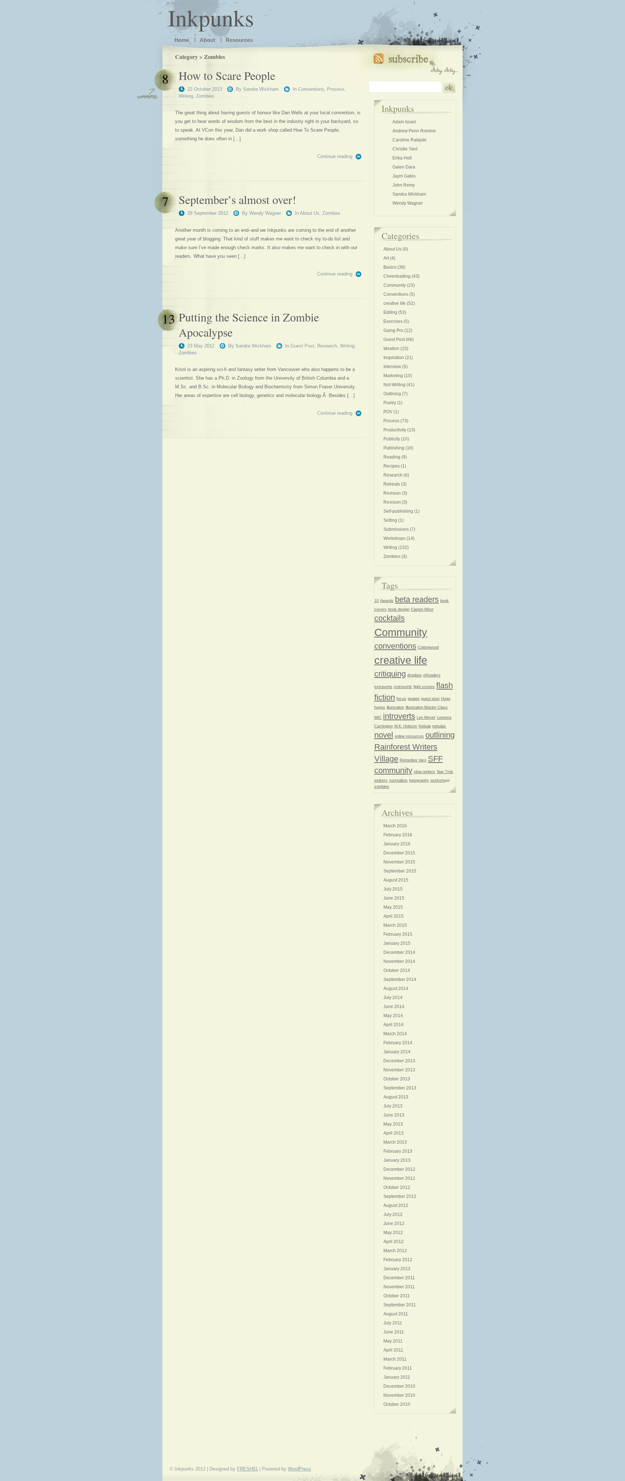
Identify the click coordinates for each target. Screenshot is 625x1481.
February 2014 (397, 1042)
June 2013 (393, 1115)
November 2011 (399, 1286)
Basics (389, 267)
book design (398, 609)
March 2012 (395, 1250)
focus (401, 698)
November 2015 (399, 862)
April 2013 (393, 1133)
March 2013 (395, 1142)
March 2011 (395, 1359)
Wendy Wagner (265, 213)
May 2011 (393, 1341)
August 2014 (395, 988)
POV (387, 411)
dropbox (414, 675)
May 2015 (393, 907)
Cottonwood (428, 647)
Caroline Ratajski (409, 139)
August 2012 (395, 1205)
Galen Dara (403, 167)
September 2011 (399, 1304)
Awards (387, 600)
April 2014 (393, 1024)
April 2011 (393, 1350)
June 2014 (393, 1006)
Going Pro (393, 330)
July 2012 (393, 1214)
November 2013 (399, 1069)
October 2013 (396, 1078)
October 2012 (396, 1187)
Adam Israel (404, 121)
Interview (392, 366)
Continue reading (334, 156)
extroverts (403, 686)
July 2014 (393, 997)
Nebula (424, 726)
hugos (379, 707)
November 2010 (399, 1395)
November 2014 (399, 961)
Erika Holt (402, 158)
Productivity (394, 429)
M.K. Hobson (405, 726)
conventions (395, 645)
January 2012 (397, 1268)
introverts (399, 716)
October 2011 (396, 1295)
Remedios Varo (413, 760)
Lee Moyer (426, 717)
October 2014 (396, 970)
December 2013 (399, 1060)
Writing (186, 96)
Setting (390, 520)
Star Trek (445, 771)
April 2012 (393, 1241)
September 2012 (399, 1196)
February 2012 (397, 1259)
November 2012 (399, 1178)
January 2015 (397, 943)
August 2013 (395, 1097)
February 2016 (397, 834)
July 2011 (392, 1323)
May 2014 (393, 1015)
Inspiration (393, 357)
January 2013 (397, 1160)
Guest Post (302, 346)
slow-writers (424, 771)
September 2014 (399, 979)
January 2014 (397, 1051)
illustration (395, 707)
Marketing (393, 375)
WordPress (299, 1469)
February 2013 (397, 1151)
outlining (440, 734)
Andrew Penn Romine (414, 130)
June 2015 (393, 898)
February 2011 (397, 1368)
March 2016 (395, 825)
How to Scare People (227, 75)
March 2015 (395, 925)
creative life (394, 303)
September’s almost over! (237, 199)
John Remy (403, 185)
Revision (392, 493)
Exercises (393, 321)
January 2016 (397, 843)
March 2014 (395, 1033)
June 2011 (393, 1332)
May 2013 (393, 1124)
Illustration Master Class (426, 707)
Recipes (391, 466)
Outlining (392, 393)
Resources (239, 40)
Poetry (389, 402)
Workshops (394, 538)
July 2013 (393, 1106)
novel (383, 734)
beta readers (417, 599)
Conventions (311, 89)
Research (327, 346)
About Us (309, 213)
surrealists (398, 780)
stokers (381, 780)
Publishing (393, 448)
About (207, 40)
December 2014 (399, 952)
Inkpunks (211, 17)
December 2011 (399, 1277)
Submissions (396, 529)
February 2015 (397, 934)
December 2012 (399, 1169)
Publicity (391, 438)
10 (376, 600)
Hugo (445, 698)
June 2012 (393, 1223)
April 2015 (393, 916)
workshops (440, 780)
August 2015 (395, 880)
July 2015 (393, 889)
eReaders (432, 675)
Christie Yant (404, 148)
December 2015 (399, 852)
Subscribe (415, 62)
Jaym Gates (404, 176)
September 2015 (399, 871)
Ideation (391, 348)
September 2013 (399, 1088)
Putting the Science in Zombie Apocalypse (249, 324)
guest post (430, 698)
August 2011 (395, 1313)
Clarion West (422, 609)
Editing (390, 312)
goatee (414, 698)
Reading (391, 457)
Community (394, 285)
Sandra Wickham (261, 89)
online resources (409, 736)
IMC (378, 717)
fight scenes (424, 686)
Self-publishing (398, 511)
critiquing (390, 673)
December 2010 (399, 1386)
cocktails (389, 618)
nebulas (439, 726)
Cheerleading (397, 276)
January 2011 (396, 1377)
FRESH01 (247, 1469)
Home (181, 40)
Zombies (205, 96)
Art (386, 258)
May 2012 (393, 1232)
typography (419, 780)
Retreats (391, 484)
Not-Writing (394, 384)
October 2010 (396, 1404)
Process (335, 89)
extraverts (383, 686)
